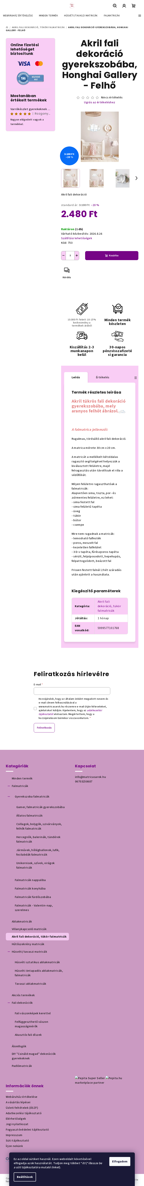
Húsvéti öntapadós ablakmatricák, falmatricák (39, 973)
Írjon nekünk (14, 1146)
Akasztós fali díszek (28, 1035)
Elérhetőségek (16, 1119)
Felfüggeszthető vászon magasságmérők (31, 1024)
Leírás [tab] (76, 377)
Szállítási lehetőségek (76, 238)
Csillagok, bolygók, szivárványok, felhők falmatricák (39, 826)
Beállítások (25, 1177)
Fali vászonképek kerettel (33, 1013)
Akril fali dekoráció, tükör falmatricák (109, 606)
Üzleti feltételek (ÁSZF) (22, 1108)
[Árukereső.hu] (30, 78)
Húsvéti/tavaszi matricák (29, 952)
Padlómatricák (22, 1066)
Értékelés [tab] (102, 377)
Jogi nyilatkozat (17, 1124)
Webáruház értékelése (22, 1097)
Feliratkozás (44, 728)
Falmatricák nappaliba (30, 880)
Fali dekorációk (22, 1003)
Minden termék (22, 778)
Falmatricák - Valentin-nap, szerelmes (34, 907)
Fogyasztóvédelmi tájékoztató (27, 1130)
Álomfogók (19, 1046)
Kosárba (113, 255)
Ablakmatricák (22, 921)
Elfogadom (120, 1161)
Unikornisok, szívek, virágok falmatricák (35, 865)
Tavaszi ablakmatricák (30, 984)
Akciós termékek (23, 995)
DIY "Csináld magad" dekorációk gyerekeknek (34, 1056)
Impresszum (14, 1135)
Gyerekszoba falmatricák (32, 796)
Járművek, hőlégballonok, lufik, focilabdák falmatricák (37, 852)
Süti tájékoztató (17, 1140)
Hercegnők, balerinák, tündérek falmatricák (38, 839)
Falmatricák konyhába (30, 888)
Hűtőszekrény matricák (28, 944)
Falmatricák (20, 786)
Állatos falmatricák (29, 816)
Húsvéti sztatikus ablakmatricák (37, 962)
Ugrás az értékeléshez (99, 102)
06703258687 (83, 781)
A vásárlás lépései (18, 1102)
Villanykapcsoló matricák (29, 929)
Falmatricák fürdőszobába (33, 897)
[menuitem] (18, 15)
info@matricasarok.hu (90, 777)
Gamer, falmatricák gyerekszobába (40, 807)
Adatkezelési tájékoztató (24, 1113)
